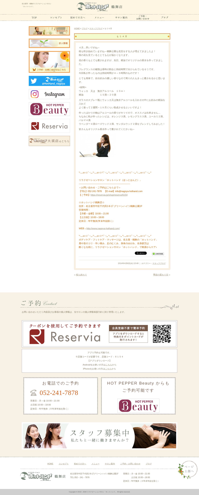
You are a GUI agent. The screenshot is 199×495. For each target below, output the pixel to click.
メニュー (95, 464)
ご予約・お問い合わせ (130, 464)
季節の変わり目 (160, 274)
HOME (77, 28)
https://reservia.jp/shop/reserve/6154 (108, 195)
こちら (109, 364)
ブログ (84, 28)
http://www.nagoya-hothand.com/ (103, 228)
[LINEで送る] (158, 253)
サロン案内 (110, 464)
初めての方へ (80, 464)
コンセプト (64, 464)
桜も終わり (81, 274)
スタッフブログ (95, 28)
